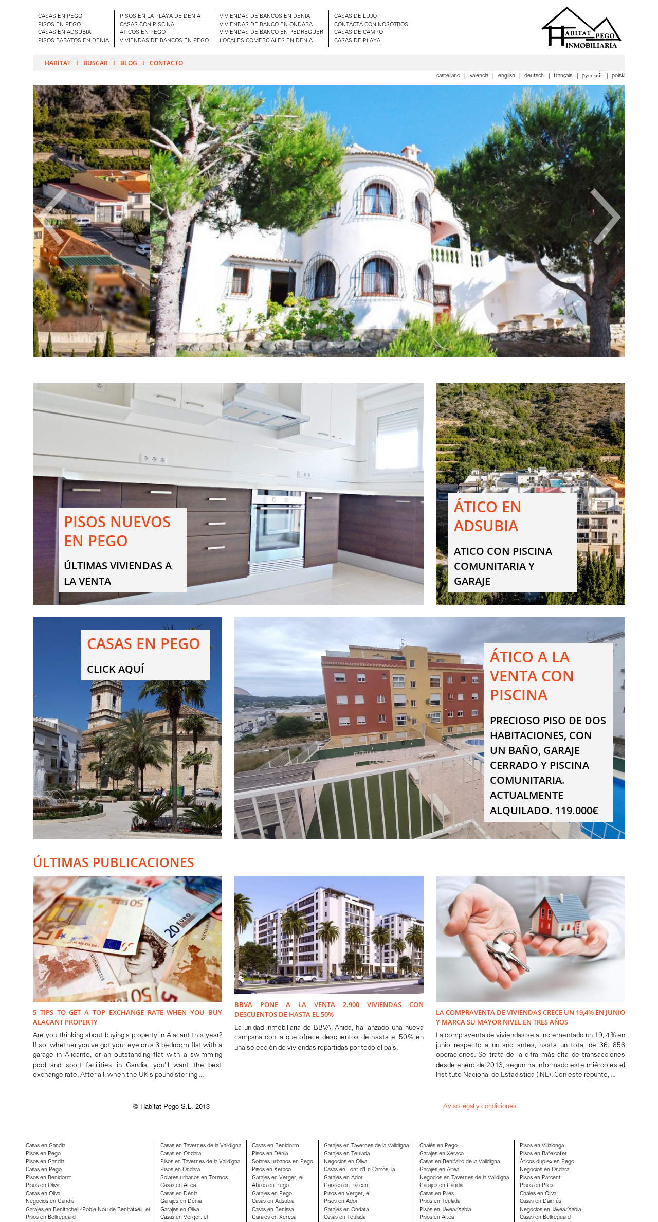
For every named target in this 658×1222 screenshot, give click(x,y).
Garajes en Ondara (346, 1210)
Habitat (58, 63)
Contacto (166, 63)
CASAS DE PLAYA (357, 41)
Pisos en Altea (436, 1217)
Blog (128, 63)
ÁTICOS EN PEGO (143, 32)
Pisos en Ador (341, 1201)
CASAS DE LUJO (355, 16)
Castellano (449, 76)
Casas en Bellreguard (545, 1217)
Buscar (95, 63)
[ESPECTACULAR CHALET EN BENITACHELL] (329, 355)
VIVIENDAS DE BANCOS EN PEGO (164, 41)
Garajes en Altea (439, 1169)
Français (564, 76)
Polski (618, 76)
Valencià (480, 76)
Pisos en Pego (43, 1154)
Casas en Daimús (540, 1201)
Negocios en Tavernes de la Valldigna (464, 1178)
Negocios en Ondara (544, 1169)
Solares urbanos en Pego (282, 1162)
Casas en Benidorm (275, 1146)
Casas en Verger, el (184, 1217)
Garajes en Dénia (181, 1201)
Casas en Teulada (344, 1217)
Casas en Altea (178, 1185)
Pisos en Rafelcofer (543, 1154)
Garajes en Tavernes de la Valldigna (366, 1146)
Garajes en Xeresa (274, 1217)
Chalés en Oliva (538, 1194)
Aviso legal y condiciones (479, 1106)
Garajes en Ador (343, 1178)
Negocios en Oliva (345, 1162)
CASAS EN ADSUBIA (64, 32)
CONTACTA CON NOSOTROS (371, 25)
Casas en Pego (44, 1169)
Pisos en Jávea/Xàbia (445, 1210)
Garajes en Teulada (347, 1154)
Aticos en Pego (270, 1185)
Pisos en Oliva (42, 1185)
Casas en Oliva (43, 1194)
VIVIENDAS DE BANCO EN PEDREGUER (271, 32)
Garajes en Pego (272, 1194)
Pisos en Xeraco (271, 1169)
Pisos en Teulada (439, 1201)
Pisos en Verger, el (347, 1194)
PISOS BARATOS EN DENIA (73, 41)
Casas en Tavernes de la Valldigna (200, 1146)
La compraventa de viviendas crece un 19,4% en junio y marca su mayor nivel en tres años (530, 1017)
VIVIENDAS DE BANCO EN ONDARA (266, 25)
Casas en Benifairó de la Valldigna (459, 1162)
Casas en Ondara (180, 1154)
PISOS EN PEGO (59, 25)
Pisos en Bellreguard (51, 1217)
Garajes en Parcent (347, 1185)
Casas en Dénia (178, 1194)
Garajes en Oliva (179, 1210)
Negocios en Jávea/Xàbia (550, 1210)
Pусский (593, 76)
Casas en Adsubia (273, 1201)
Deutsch (534, 76)
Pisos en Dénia (270, 1154)
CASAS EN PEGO (60, 16)
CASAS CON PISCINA (147, 25)
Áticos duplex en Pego (547, 1162)
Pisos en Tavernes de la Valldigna (200, 1162)
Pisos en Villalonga (542, 1146)
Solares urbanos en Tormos (194, 1178)
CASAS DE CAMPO (358, 32)
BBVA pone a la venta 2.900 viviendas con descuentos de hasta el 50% (329, 1009)
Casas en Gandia (45, 1146)
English (507, 76)
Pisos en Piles (536, 1185)
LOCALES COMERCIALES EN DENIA (266, 41)
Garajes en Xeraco (441, 1154)
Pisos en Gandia (45, 1162)
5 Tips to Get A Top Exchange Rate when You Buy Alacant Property (127, 1017)
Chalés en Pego (438, 1146)
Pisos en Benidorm (49, 1178)
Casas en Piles (436, 1194)
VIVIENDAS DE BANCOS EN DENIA (265, 16)
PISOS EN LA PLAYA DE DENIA (160, 16)
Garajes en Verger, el (277, 1178)
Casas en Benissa (273, 1210)
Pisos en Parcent (540, 1178)
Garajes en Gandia (441, 1185)
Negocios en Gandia (50, 1201)
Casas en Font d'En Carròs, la (359, 1169)
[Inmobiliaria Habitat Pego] (581, 27)
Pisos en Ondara (180, 1169)
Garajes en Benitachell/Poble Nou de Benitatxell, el (88, 1210)
